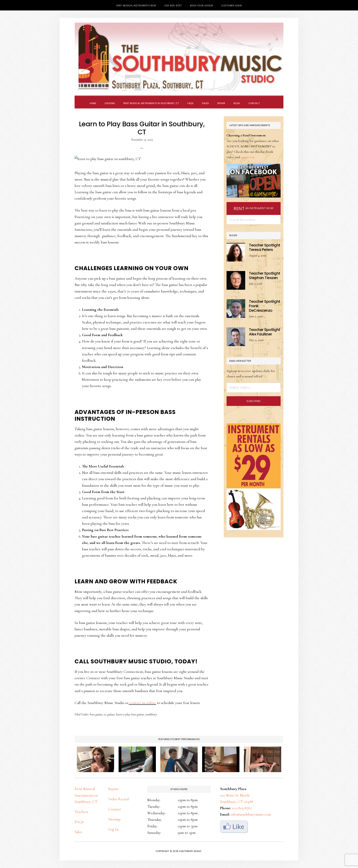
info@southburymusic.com (251, 814)
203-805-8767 (242, 808)
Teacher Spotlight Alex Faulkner (264, 332)
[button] (268, 100)
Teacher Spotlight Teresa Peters (264, 247)
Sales (78, 832)
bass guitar (96, 714)
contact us (248, 157)
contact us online (142, 702)
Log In (113, 829)
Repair (113, 788)
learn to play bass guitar (130, 714)
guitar (110, 714)
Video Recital (118, 799)
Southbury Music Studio (179, 57)
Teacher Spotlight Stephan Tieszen (264, 275)
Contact (114, 809)
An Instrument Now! (254, 208)
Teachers (81, 811)
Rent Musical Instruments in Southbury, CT (86, 795)
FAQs (79, 821)
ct (105, 714)
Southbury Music (190, 851)
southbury (151, 714)
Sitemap (114, 819)
